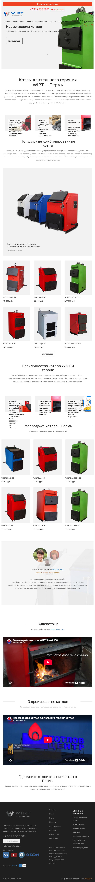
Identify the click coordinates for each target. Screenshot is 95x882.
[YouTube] (14, 855)
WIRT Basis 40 (7, 526)
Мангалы (76, 832)
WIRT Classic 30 (9, 297)
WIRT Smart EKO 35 (72, 297)
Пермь (15, 866)
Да (20, 866)
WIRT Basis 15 (39, 478)
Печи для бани (78, 824)
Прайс (15, 21)
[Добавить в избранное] (26, 292)
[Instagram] (22, 855)
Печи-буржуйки (79, 828)
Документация (41, 21)
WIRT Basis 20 (39, 297)
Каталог (7, 21)
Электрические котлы (81, 836)
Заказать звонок (57, 9)
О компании (63, 21)
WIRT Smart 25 (9, 344)
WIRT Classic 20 (7, 478)
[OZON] (32, 855)
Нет (24, 866)
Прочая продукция (80, 848)
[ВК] (6, 855)
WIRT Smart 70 (39, 526)
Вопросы (52, 21)
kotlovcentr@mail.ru (12, 846)
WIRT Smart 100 (57, 629)
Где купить (74, 21)
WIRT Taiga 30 (39, 344)
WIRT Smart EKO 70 (73, 526)
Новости (29, 21)
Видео (22, 21)
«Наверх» (88, 879)
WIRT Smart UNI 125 (73, 344)
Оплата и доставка (57, 847)
